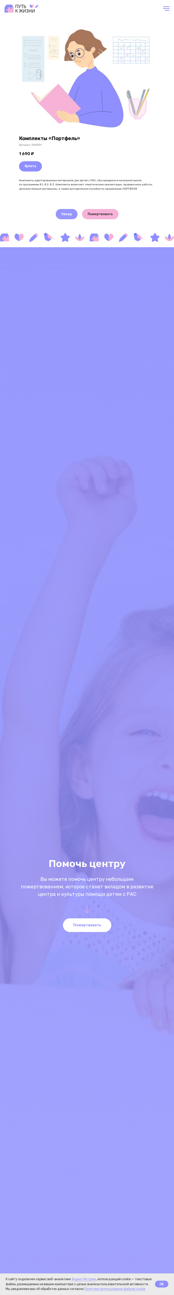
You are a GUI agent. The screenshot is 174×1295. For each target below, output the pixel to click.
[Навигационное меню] (166, 8)
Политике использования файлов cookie (115, 1289)
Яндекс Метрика (83, 1279)
